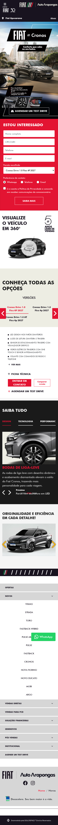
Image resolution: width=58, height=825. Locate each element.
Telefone (28, 182)
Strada (29, 616)
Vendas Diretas (13, 707)
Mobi (29, 690)
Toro (29, 624)
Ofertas (9, 591)
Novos (8, 600)
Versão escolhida (11, 165)
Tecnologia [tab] (25, 421)
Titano (29, 608)
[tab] (16, 309)
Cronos (29, 666)
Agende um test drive (16, 759)
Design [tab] (6, 421)
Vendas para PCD (14, 716)
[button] (5, 548)
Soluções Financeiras (16, 724)
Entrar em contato (19, 382)
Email (43, 182)
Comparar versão (42, 382)
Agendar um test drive (31, 111)
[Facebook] (25, 787)
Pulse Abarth (29, 641)
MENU (5, 7)
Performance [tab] (48, 421)
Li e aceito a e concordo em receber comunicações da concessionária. (30, 190)
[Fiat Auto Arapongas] (38, 4)
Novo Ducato (29, 682)
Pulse (29, 649)
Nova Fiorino (29, 674)
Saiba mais (29, 201)
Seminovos (11, 733)
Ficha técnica (21, 374)
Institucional (12, 750)
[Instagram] (33, 787)
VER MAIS (15, 364)
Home (41, 794)
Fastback (29, 657)
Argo (29, 698)
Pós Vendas (11, 741)
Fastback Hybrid (29, 633)
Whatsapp (12, 182)
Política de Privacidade (30, 189)
